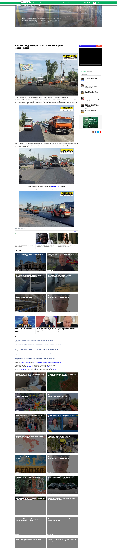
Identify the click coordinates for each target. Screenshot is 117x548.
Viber (39, 368)
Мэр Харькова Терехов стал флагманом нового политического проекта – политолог (92, 112)
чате (47, 366)
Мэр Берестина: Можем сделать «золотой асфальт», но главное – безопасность (92, 79)
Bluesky (56, 368)
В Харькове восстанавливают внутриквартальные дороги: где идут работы (34, 340)
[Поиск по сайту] (92, 2)
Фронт (47, 2)
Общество (18, 51)
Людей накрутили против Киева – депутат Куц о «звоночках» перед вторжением (92, 99)
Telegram (29, 366)
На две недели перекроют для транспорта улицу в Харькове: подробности (34, 354)
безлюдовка (46, 362)
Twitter (98, 132)
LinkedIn (46, 368)
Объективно (35, 2)
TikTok (26, 369)
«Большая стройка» (37, 362)
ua (87, 2)
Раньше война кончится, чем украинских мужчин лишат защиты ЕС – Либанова (92, 105)
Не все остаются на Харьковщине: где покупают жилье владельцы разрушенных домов (38, 344)
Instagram (35, 368)
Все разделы (71, 2)
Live (85, 2)
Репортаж (42, 2)
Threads (42, 368)
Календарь (59, 2)
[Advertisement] (58, 35)
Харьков (28, 362)
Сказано (65, 2)
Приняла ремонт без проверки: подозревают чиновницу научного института (35, 358)
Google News (51, 368)
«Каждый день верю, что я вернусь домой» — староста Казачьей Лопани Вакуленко (92, 86)
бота (54, 369)
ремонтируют (55, 186)
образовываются (44, 189)
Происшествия (26, 24)
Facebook (30, 368)
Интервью (53, 2)
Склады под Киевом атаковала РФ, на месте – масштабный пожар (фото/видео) (42, 19)
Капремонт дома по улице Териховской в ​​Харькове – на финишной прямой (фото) (36, 349)
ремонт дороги (57, 362)
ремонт (51, 362)
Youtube (22, 369)
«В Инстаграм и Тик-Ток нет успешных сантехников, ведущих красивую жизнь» (91, 92)
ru (89, 2)
